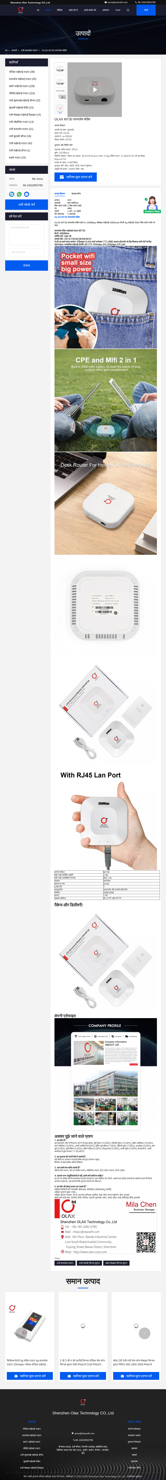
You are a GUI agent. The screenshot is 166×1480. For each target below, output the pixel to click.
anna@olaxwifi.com (118, 2)
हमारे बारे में (73, 10)
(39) (22, 71)
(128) (22, 86)
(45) (22, 79)
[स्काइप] (12, 194)
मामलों (134, 1455)
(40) (20, 143)
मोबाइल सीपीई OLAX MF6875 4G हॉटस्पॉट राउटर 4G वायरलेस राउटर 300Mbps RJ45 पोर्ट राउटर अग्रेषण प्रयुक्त (135, 1362)
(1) (19, 150)
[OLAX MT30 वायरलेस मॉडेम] (94, 89)
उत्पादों (14, 50)
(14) (25, 114)
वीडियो (59, 10)
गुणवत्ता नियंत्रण (134, 1442)
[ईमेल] (26, 194)
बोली (146, 10)
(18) (20, 136)
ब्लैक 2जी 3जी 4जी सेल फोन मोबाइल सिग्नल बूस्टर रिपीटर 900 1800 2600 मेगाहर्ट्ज (80, 1362)
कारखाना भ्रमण (134, 1435)
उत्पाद (48, 10)
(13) (21, 122)
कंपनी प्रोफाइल (134, 1429)
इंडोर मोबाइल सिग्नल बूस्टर (116, 1263)
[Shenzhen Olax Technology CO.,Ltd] (20, 10)
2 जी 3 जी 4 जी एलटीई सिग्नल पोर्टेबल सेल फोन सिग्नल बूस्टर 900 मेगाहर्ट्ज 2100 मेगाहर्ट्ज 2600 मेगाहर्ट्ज (29, 1362)
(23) (17, 157)
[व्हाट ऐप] (19, 194)
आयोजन (105, 10)
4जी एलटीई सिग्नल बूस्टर (89, 1263)
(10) (24, 100)
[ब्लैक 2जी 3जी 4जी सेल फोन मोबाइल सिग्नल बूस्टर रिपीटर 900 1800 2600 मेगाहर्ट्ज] (83, 1325)
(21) (21, 129)
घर (38, 10)
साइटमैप (134, 1461)
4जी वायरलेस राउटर (29, 50)
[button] (60, 112)
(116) (22, 93)
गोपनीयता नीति (134, 1468)
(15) (21, 107)
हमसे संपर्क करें (90, 10)
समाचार (134, 1448)
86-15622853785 (146, 2)
